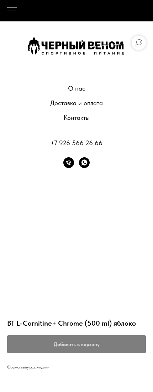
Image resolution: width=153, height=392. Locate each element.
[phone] (68, 162)
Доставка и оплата (76, 103)
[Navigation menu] (12, 10)
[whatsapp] (84, 162)
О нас (76, 88)
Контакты (77, 117)
